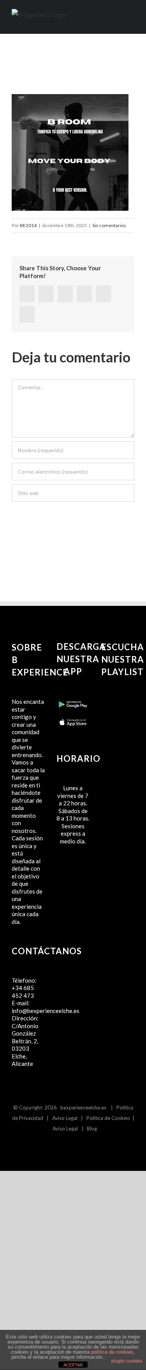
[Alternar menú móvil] (131, 21)
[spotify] (79, 1146)
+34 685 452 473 (23, 991)
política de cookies (112, 1352)
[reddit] (84, 293)
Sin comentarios (109, 225)
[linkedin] (65, 293)
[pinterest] (103, 293)
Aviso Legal (64, 1118)
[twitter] (46, 293)
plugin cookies (126, 1361)
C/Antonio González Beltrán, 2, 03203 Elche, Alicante (25, 1044)
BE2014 (28, 225)
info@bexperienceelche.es (45, 1010)
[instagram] (66, 1146)
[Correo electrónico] (27, 314)
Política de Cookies (108, 1118)
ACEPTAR (73, 1365)
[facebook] (27, 293)
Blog (92, 1128)
